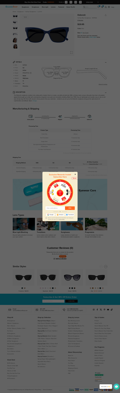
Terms (74, 178)
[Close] (75, 174)
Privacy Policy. (62, 219)
